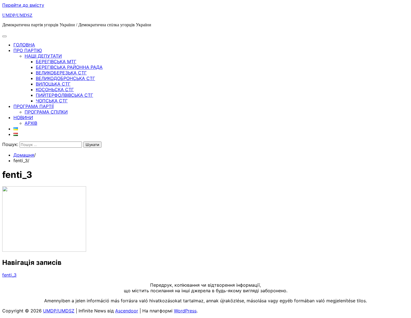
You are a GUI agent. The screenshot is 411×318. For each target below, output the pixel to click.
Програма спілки (46, 112)
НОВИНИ (23, 117)
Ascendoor (126, 311)
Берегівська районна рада (69, 67)
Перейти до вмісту (23, 5)
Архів (31, 123)
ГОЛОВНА (24, 45)
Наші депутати (43, 56)
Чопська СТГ (52, 100)
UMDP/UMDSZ (17, 15)
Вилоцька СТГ (53, 84)
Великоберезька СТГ (61, 73)
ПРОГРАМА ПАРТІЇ (33, 106)
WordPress (185, 311)
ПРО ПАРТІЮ (27, 50)
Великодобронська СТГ (65, 78)
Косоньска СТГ (55, 89)
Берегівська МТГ (56, 61)
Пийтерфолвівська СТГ (64, 95)
